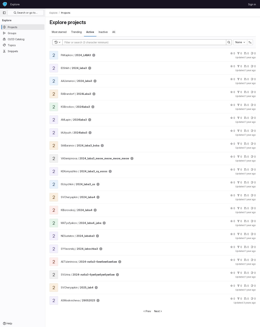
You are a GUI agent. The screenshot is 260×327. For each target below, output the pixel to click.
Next (157, 311)
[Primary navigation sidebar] (4, 13)
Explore (15, 4)
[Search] (229, 42)
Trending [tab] (76, 31)
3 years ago (249, 302)
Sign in (252, 4)
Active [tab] (90, 31)
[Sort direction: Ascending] (250, 42)
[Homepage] (5, 4)
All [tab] (113, 31)
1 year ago (250, 57)
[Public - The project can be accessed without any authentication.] (93, 55)
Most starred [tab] (59, 31)
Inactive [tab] (103, 31)
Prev (148, 311)
